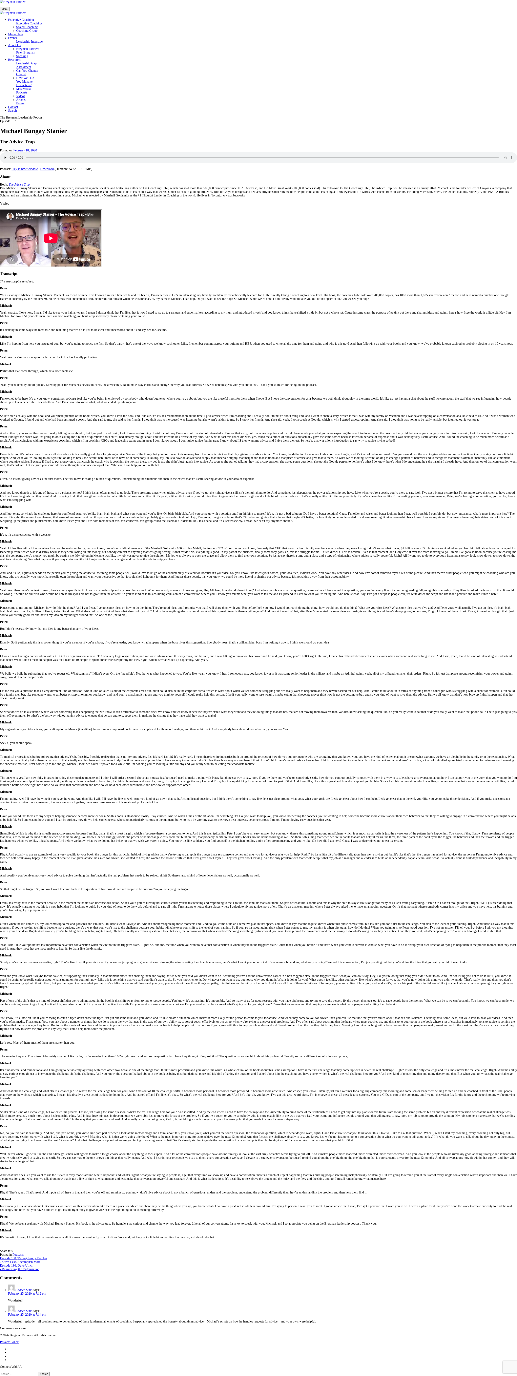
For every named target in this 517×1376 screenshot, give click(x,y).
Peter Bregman (25, 52)
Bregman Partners (27, 48)
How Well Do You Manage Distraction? (25, 81)
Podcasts (21, 92)
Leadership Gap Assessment (26, 65)
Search (12, 110)
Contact (13, 107)
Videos (20, 96)
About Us (14, 45)
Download (47, 169)
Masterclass (15, 34)
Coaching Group (27, 30)
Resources (14, 59)
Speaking (22, 56)
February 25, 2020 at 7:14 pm (27, 1314)
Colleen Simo (24, 1290)
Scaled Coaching (27, 27)
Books (20, 103)
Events (12, 38)
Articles (21, 99)
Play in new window (25, 169)
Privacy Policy (9, 1342)
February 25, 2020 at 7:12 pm (27, 1293)
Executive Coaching (21, 19)
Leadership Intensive (29, 41)
